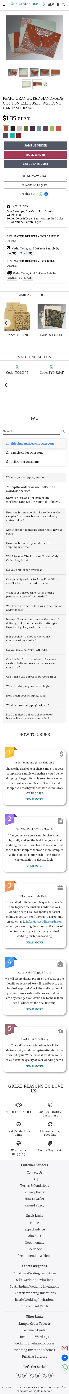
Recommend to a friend (34, 1256)
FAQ (35, 1179)
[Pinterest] (31, 1375)
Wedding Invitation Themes (34, 1350)
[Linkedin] (38, 1375)
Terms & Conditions (34, 1186)
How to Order (34, 1199)
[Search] (63, 4)
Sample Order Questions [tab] (26, 452)
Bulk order (35, 155)
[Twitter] (25, 1375)
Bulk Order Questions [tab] (24, 462)
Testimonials (34, 1242)
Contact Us (34, 1172)
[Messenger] (46, 193)
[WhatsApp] (41, 193)
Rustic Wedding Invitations (34, 1299)
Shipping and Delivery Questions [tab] (32, 443)
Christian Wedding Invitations (35, 1273)
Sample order (35, 145)
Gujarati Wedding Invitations (34, 1293)
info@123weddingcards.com (44, 921)
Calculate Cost (35, 164)
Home (34, 1223)
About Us (34, 1236)
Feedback (35, 1249)
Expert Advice (34, 1229)
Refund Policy (34, 1205)
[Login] (57, 4)
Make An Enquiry (36, 185)
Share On (31, 193)
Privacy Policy (34, 1192)
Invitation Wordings (34, 1337)
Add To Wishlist (36, 176)
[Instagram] (44, 1375)
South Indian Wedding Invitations (34, 1286)
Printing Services (34, 1356)
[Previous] (6, 323)
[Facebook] (18, 1375)
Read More (34, 799)
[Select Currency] (43, 4)
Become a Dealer (34, 1330)
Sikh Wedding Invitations (34, 1280)
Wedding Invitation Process (34, 1343)
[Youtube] (51, 1375)
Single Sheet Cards (34, 1306)
